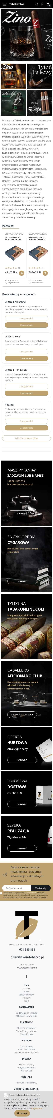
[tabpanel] (14, 258)
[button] (36, 4)
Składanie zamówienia (26, 1016)
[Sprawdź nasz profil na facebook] (26, 976)
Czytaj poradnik (26, 318)
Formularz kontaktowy (26, 1082)
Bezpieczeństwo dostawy (27, 1052)
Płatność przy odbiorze (26, 1031)
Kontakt (26, 997)
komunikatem (31, 893)
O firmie (26, 988)
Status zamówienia (26, 1049)
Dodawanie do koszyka (26, 1012)
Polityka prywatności (26, 1067)
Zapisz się (40, 888)
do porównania (13, 280)
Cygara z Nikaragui (15, 301)
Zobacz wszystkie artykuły (26, 438)
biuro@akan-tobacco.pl (27, 957)
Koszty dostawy (26, 1064)
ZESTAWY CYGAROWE (14, 234)
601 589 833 (27, 949)
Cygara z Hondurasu (16, 369)
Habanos (10, 404)
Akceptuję (22, 1113)
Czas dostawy (26, 1046)
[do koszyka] (21, 273)
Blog (26, 1000)
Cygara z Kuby (12, 336)
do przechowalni (13, 283)
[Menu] (4, 4)
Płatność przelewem (26, 1028)
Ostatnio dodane (26, 994)
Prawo (26, 991)
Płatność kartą (26, 1034)
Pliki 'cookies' (26, 1070)
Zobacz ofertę (26, 325)
